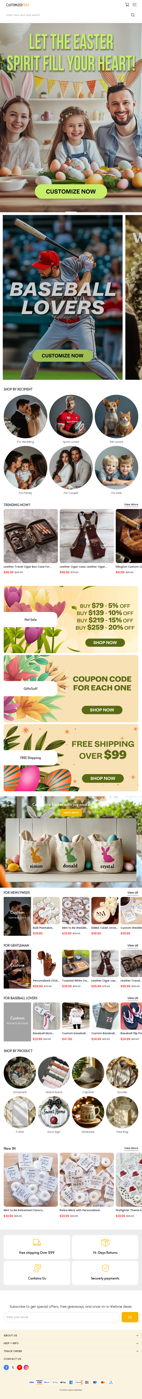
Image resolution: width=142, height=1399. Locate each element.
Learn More (71, 812)
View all (132, 893)
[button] (134, 4)
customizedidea (74, 1390)
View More (131, 504)
